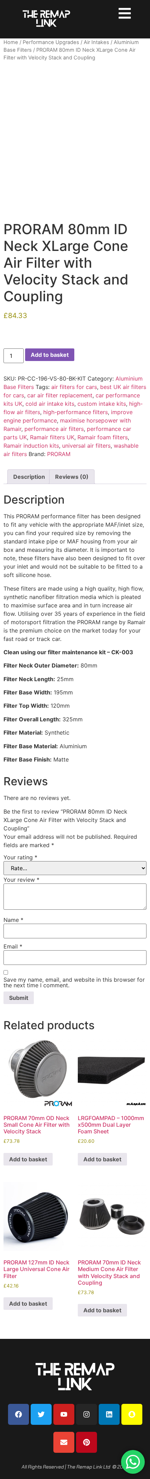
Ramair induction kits (31, 445)
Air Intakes (96, 42)
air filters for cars (74, 386)
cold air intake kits (49, 403)
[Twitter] (41, 1414)
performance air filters (54, 428)
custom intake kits (101, 403)
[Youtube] (63, 1414)
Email (12, 946)
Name (13, 920)
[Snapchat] (131, 1414)
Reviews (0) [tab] (72, 476)
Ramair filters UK (52, 437)
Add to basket (50, 354)
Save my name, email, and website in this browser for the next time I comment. (74, 982)
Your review (21, 879)
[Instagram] (86, 1414)
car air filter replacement (59, 395)
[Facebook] (18, 1414)
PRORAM (58, 453)
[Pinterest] (86, 1442)
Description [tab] (29, 476)
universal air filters (86, 445)
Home (10, 42)
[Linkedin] (109, 1414)
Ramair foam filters (102, 437)
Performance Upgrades (51, 42)
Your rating (20, 857)
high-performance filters (75, 412)
